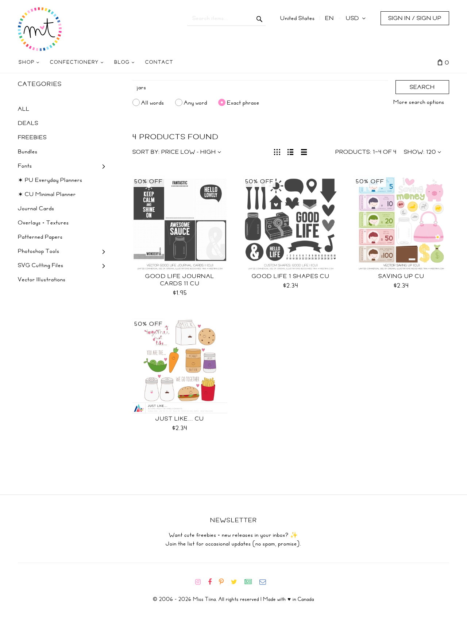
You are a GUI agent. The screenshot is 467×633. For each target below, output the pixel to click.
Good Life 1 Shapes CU (291, 276)
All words (152, 102)
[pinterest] (224, 582)
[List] (290, 151)
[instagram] (201, 582)
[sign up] (251, 582)
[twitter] (237, 582)
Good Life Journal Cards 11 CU (180, 280)
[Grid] (277, 151)
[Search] (259, 18)
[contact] (265, 582)
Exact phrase (243, 102)
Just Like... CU (179, 418)
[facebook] (212, 582)
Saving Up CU (401, 276)
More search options (418, 102)
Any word (195, 102)
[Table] (304, 151)
